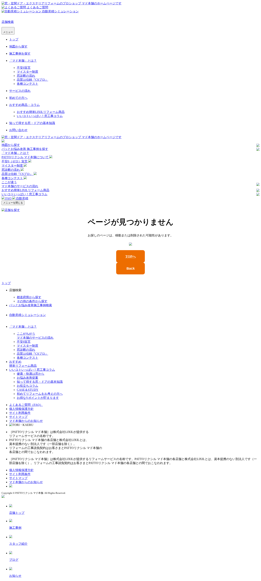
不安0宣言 (24, 67)
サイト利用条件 (20, 412)
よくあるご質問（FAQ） (26, 404)
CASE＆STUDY (27, 389)
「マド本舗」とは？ (23, 60)
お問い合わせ (18, 130)
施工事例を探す (20, 53)
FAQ (8, 198)
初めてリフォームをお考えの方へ (40, 393)
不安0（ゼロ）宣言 (15, 161)
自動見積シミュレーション (27, 315)
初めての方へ (18, 97)
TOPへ (130, 256)
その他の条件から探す (32, 301)
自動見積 (21, 198)
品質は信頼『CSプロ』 (32, 79)
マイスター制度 (27, 71)
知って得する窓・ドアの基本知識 (32, 123)
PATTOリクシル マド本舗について (25, 157)
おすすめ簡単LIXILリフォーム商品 (41, 112)
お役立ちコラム (27, 385)
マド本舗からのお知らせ (26, 420)
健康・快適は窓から (30, 373)
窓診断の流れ (26, 75)
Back (130, 268)
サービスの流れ (20, 90)
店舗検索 (8, 21)
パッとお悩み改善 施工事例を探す (25, 149)
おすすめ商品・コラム (24, 104)
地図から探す (18, 46)
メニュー (8, 32)
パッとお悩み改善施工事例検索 (30, 305)
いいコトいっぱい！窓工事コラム (40, 116)
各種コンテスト (27, 83)
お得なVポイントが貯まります (38, 397)
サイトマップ (18, 416)
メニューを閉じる (13, 202)
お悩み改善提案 (27, 377)
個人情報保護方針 (21, 408)
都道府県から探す (29, 297)
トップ (13, 39)
